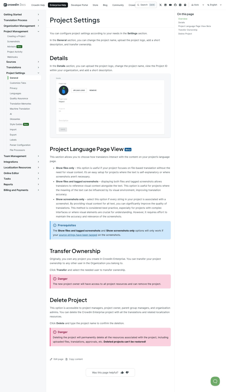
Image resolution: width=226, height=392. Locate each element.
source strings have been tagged (78, 234)
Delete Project (68, 299)
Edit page (58, 359)
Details (59, 58)
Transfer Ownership (75, 250)
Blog (105, 5)
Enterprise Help (58, 5)
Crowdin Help (38, 5)
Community (118, 5)
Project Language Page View (90, 148)
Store (95, 5)
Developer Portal (79, 5)
